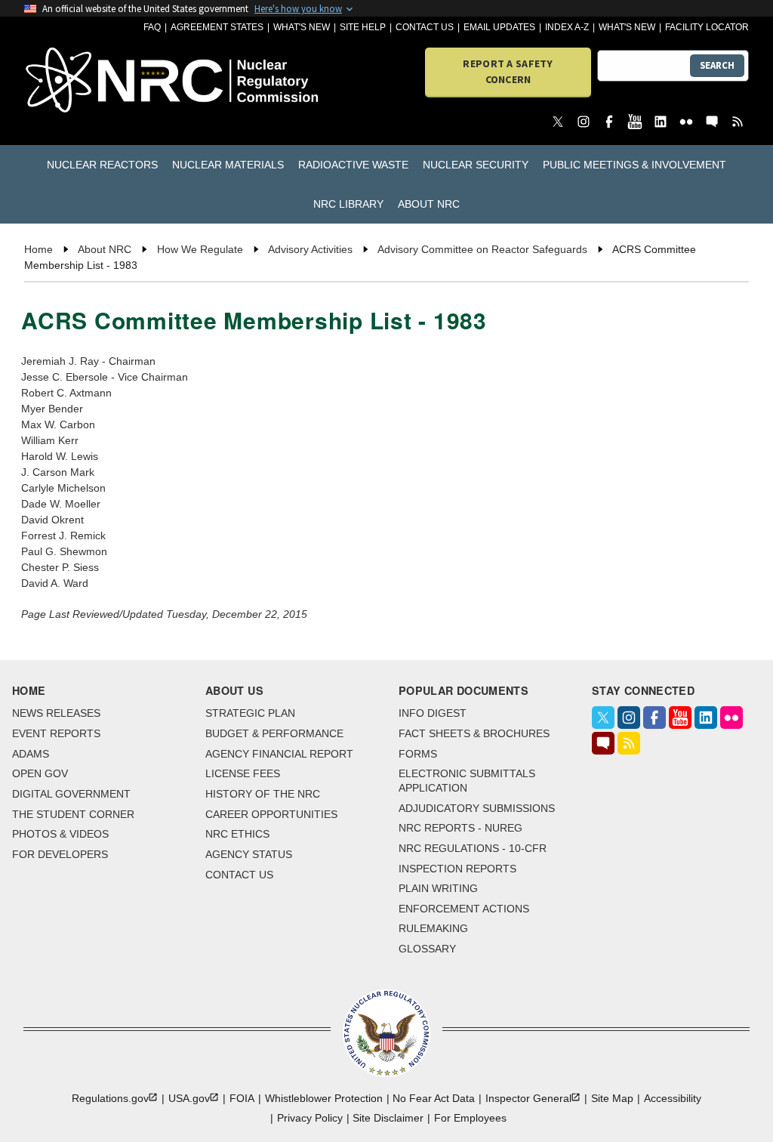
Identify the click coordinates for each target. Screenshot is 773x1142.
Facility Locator (707, 27)
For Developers (60, 854)
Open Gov (40, 773)
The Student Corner (73, 814)
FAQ (152, 27)
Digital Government (71, 794)
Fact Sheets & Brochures (474, 733)
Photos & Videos (60, 834)
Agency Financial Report (279, 754)
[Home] (82, 81)
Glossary (427, 949)
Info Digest (433, 713)
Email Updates (499, 27)
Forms (418, 754)
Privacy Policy (310, 1118)
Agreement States (217, 27)
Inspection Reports (457, 869)
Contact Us (425, 27)
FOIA (241, 1098)
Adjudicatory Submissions (477, 808)
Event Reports (56, 733)
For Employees (470, 1118)
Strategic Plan (250, 713)
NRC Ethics (237, 834)
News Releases (56, 713)
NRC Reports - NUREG (460, 828)
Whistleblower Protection (324, 1098)
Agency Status (248, 854)
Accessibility (672, 1098)
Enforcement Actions (464, 909)
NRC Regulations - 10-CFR (473, 848)
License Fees (242, 773)
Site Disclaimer (388, 1118)
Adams (30, 754)
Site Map (612, 1098)
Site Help (363, 27)
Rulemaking (433, 928)
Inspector (528, 1098)
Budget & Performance (274, 733)
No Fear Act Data (434, 1098)
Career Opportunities (271, 814)
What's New (301, 27)
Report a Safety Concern (508, 71)
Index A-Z (567, 27)
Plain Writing (438, 888)
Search (717, 65)
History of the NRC (262, 794)
